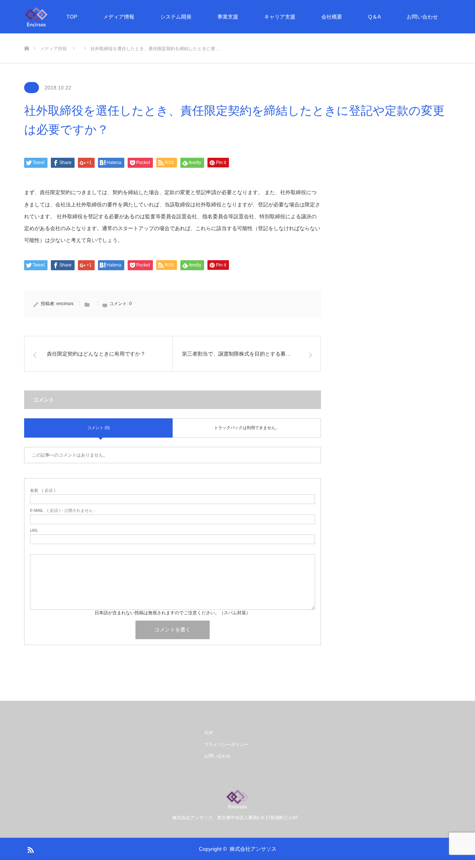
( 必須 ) (42, 490)
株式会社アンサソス (253, 849)
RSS (29, 848)
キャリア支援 (279, 17)
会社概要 (331, 17)
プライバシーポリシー (226, 744)
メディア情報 (118, 17)
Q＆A (374, 17)
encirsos (64, 303)
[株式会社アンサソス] (36, 16)
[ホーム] (26, 36)
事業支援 (227, 17)
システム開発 (175, 17)
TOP (71, 17)
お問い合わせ (422, 17)
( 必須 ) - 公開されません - (62, 511)
